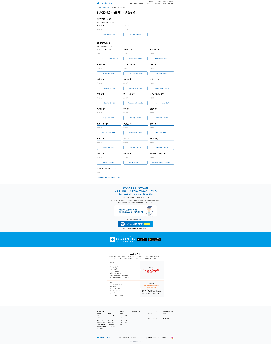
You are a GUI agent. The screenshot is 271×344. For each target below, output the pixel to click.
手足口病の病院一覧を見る (162, 58)
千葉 (121, 322)
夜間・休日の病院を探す (153, 318)
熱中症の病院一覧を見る (109, 118)
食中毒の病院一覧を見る (109, 73)
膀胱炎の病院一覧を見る (162, 118)
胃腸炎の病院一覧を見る (135, 88)
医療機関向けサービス (168, 311)
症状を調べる (158, 3)
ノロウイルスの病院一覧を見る (135, 73)
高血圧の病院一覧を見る (109, 147)
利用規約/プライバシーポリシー (138, 337)
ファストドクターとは (168, 3)
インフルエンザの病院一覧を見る (109, 58)
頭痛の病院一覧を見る (109, 88)
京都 (126, 318)
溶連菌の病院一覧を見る (135, 162)
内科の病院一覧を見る (135, 34)
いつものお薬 (111, 316)
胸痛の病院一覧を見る (135, 147)
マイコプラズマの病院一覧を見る (161, 103)
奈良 (126, 320)
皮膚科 (109, 313)
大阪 (126, 313)
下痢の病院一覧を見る (135, 118)
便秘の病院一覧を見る (109, 103)
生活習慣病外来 (111, 324)
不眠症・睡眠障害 (101, 324)
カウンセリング (149, 3)
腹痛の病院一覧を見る (161, 73)
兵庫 (126, 316)
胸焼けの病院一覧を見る (109, 162)
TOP (98, 7)
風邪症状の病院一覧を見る (135, 58)
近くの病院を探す (103, 7)
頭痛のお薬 (110, 318)
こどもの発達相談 (101, 322)
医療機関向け (151, 1)
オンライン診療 (133, 3)
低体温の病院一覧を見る (162, 147)
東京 (121, 316)
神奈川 (121, 318)
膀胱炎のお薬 (111, 322)
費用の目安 (145, 228)
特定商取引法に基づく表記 (153, 337)
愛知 (121, 324)
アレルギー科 (100, 328)
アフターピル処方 (112, 326)
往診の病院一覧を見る (109, 34)
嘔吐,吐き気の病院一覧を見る (135, 103)
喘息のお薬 (110, 320)
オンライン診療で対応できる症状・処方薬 (132, 228)
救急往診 (141, 3)
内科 (98, 316)
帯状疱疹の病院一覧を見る (135, 133)
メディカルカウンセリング (137, 311)
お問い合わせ (165, 1)
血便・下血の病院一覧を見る (109, 133)
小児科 (98, 318)
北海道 (121, 313)
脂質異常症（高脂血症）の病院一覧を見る (109, 177)
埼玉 (121, 320)
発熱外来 (99, 313)
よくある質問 (158, 1)
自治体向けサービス (167, 314)
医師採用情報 (166, 318)
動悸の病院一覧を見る (161, 133)
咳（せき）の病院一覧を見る (161, 88)
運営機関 (171, 1)
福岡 (126, 322)
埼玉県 (109, 7)
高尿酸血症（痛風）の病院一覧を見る (161, 162)
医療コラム (150, 316)
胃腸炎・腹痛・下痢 (101, 326)
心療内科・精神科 (101, 320)
